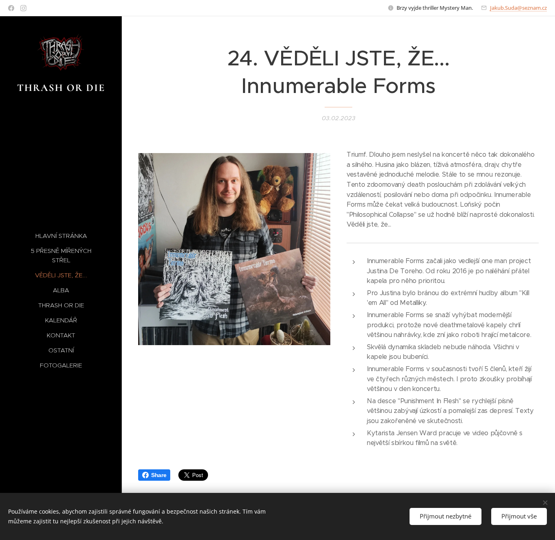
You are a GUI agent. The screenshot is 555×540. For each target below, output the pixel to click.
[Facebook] (11, 8)
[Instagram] (23, 8)
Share (158, 475)
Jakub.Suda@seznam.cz (518, 7)
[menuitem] (60, 235)
